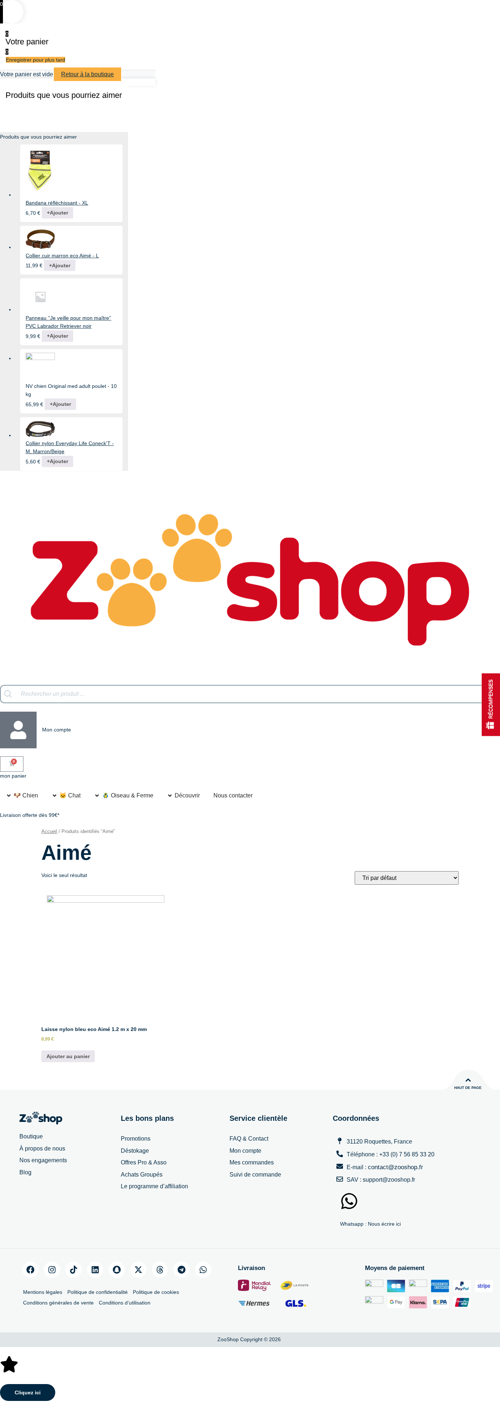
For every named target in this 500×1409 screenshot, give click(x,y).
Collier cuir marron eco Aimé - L (62, 255)
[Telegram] (181, 1270)
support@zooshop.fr (389, 1180)
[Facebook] (30, 1270)
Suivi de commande (255, 1174)
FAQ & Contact (249, 1138)
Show (491, 704)
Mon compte (56, 730)
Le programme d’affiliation (154, 1186)
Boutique (31, 1136)
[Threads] (160, 1270)
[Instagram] (52, 1270)
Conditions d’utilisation (124, 1303)
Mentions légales (42, 1292)
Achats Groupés (142, 1174)
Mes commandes (252, 1162)
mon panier (13, 776)
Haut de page (468, 1088)
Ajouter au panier (68, 1056)
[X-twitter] (138, 1270)
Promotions (135, 1138)
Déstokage (135, 1151)
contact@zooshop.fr (395, 1167)
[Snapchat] (117, 1270)
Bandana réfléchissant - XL (57, 203)
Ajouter (57, 213)
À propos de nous (42, 1148)
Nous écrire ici (384, 1224)
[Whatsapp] (203, 1270)
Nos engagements (43, 1160)
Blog (25, 1172)
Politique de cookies (156, 1292)
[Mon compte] (18, 730)
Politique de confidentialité (97, 1292)
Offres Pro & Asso (144, 1162)
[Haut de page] (468, 1080)
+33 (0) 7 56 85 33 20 (406, 1154)
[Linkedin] (95, 1270)
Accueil (49, 831)
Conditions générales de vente (58, 1303)
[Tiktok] (74, 1270)
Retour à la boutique (87, 74)
